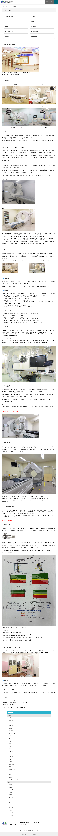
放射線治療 (33, 26)
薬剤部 (10, 805)
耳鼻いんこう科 (12, 769)
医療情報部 (11, 792)
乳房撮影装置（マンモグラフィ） (38, 36)
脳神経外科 (11, 751)
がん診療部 (11, 797)
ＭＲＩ (32, 21)
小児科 (10, 741)
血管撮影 (6, 26)
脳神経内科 (11, 736)
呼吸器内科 (11, 725)
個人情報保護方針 (29, 830)
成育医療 (11, 802)
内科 (10, 717)
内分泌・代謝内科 (12, 723)
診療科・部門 (8, 6)
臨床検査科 (11, 807)
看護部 (10, 784)
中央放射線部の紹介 (9, 16)
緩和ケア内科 (11, 738)
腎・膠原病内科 (12, 733)
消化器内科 (11, 730)
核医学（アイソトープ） (9, 31)
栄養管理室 (11, 812)
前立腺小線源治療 (35, 31)
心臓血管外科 (11, 756)
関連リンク (36, 830)
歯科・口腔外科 (12, 772)
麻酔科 (10, 774)
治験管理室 (11, 815)
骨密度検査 (7, 36)
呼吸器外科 (11, 754)
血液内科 (11, 728)
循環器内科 (11, 720)
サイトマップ (22, 830)
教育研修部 (11, 794)
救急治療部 (11, 787)
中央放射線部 (11, 810)
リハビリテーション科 (13, 779)
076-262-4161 (26, 824)
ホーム (3, 6)
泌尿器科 (11, 761)
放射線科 (11, 777)
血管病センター (12, 800)
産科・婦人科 (11, 764)
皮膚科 (10, 759)
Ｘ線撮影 (33, 16)
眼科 (10, 766)
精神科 (10, 743)
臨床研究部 (11, 789)
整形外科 (11, 748)
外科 (10, 746)
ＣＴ (5, 21)
